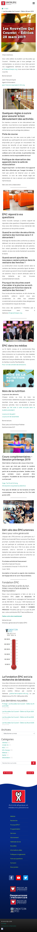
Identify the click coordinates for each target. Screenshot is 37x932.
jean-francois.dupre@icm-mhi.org (13, 85)
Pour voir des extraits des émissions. (14, 365)
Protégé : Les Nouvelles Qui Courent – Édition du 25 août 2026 (18, 705)
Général (4, 743)
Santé (4, 755)
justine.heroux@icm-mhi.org (18, 693)
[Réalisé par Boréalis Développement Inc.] (2, 928)
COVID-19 (5, 745)
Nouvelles (13, 846)
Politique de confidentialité (8, 926)
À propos (13, 863)
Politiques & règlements (17, 854)
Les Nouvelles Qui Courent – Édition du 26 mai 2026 (18, 717)
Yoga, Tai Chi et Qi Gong (10, 483)
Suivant (29, 773)
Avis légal (3, 923)
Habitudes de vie (15, 842)
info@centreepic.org (10, 69)
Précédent (9, 773)
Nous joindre (14, 867)
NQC (6, 9)
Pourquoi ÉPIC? (15, 825)
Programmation (15, 829)
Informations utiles (16, 850)
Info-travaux (6, 750)
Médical (4, 753)
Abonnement (14, 837)
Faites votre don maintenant (12, 616)
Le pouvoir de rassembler (10, 417)
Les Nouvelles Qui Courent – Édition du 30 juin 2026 (18, 711)
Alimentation (6, 758)
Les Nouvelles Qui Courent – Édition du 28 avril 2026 (18, 723)
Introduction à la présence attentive (14, 486)
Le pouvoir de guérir (8, 414)
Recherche (13, 820)
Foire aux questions (16, 859)
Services (13, 833)
